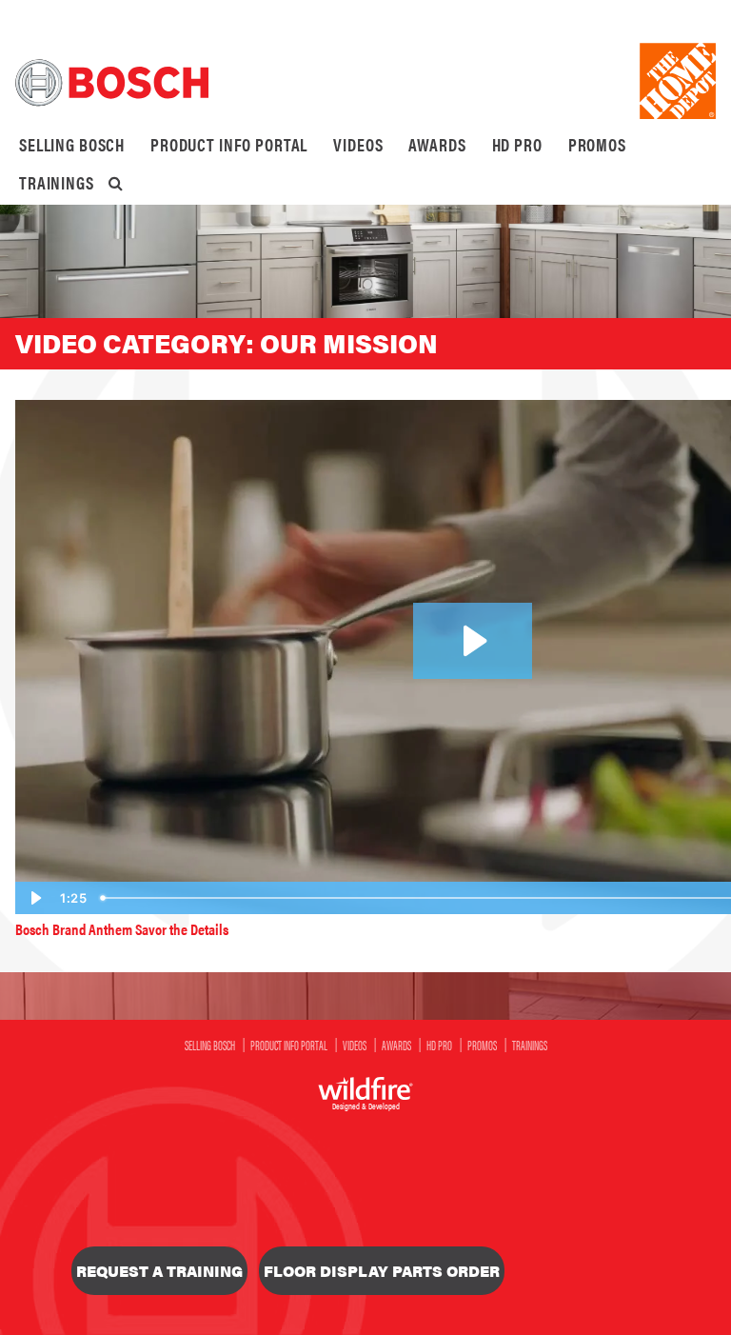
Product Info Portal (228, 144)
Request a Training (159, 1271)
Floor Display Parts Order (382, 1271)
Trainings (56, 182)
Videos (358, 144)
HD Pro (517, 144)
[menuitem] (72, 145)
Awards (436, 144)
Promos (597, 144)
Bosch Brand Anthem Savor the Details (121, 929)
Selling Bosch (72, 144)
